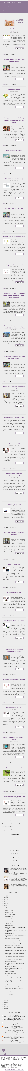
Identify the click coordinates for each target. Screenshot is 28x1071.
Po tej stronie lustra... (14, 1026)
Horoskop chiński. (18, 877)
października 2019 (9, 914)
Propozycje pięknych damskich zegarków (14, 679)
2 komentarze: (13, 438)
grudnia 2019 (8, 910)
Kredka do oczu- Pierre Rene (18, 884)
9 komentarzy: (13, 54)
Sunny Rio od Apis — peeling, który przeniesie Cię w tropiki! (14, 1038)
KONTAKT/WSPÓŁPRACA (7, 6)
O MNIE (8, 2)
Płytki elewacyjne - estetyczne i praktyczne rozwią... (14, 964)
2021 (5, 905)
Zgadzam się (20, 1069)
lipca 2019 (7, 920)
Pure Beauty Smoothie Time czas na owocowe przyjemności (14, 1020)
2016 (5, 1000)
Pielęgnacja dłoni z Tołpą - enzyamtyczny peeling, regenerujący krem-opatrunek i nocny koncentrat (14, 295)
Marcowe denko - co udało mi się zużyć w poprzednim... (14, 954)
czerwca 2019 (8, 921)
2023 (5, 901)
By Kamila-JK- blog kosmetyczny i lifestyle (14, 1031)
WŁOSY (13, 2)
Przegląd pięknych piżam (14, 592)
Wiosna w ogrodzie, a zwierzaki (14, 768)
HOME (3, 2)
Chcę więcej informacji (10, 1069)
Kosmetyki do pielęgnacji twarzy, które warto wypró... (15, 931)
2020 (5, 907)
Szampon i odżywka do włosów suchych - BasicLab (14, 984)
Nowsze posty (5, 823)
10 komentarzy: (13, 732)
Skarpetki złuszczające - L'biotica (14, 208)
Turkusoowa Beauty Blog (14, 1023)
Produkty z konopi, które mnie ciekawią (14, 236)
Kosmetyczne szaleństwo (14, 1018)
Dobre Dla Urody (14, 1040)
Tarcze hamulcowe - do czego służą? (14, 417)
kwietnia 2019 (8, 925)
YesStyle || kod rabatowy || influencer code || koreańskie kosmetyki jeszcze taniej (14, 1033)
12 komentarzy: (13, 351)
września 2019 (8, 916)
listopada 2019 (8, 912)
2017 (5, 999)
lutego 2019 (8, 992)
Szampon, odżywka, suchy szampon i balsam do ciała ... (15, 951)
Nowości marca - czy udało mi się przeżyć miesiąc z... (14, 957)
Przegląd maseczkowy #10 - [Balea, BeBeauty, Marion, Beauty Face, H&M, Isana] (14, 120)
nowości (8, 830)
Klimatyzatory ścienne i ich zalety (14, 179)
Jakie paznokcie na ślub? (14, 444)
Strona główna (14, 823)
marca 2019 (7, 991)
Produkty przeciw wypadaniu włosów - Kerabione (13, 969)
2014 (5, 1004)
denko (2, 830)
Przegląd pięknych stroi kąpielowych (14, 620)
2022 (5, 903)
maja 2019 (7, 923)
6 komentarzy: (13, 702)
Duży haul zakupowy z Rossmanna (14, 1024)
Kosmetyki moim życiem (14, 1036)
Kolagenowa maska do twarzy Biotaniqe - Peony (14, 1016)
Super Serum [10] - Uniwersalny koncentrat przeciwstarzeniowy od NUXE (14, 1042)
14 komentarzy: (13, 381)
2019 (5, 909)
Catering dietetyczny (14, 89)
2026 (5, 895)
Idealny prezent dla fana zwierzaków (14, 265)
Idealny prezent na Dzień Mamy (14, 150)
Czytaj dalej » (19, 48)
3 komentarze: (13, 203)
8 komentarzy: (13, 320)
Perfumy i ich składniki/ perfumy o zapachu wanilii (15, 928)
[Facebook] (13, 861)
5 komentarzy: (13, 468)
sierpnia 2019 (8, 918)
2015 (5, 1002)
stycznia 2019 (8, 994)
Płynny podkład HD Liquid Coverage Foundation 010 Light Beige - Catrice (18, 869)
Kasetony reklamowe (14, 564)
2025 (5, 897)
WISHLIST (19, 2)
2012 (5, 1008)
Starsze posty (22, 823)
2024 (5, 899)
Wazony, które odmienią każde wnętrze (14, 796)
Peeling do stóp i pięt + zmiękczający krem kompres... (14, 977)
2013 (5, 1006)
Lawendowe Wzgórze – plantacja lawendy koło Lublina (14, 1028)
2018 (5, 997)
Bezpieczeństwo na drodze (14, 504)
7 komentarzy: (13, 173)
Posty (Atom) (10, 826)
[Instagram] (16, 861)
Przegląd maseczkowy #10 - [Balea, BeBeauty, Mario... (15, 936)
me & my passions (14, 1015)
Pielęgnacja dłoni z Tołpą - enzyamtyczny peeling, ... (14, 948)
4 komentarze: (13, 112)
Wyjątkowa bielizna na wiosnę (14, 707)
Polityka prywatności (19, 6)
